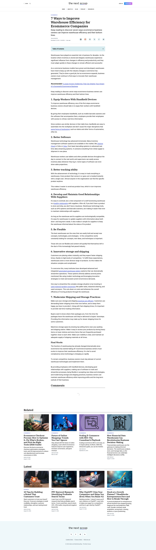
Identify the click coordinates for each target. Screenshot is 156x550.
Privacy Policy (78, 539)
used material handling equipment (63, 287)
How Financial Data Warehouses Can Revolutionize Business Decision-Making (118, 439)
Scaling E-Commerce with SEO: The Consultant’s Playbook (89, 437)
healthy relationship (61, 203)
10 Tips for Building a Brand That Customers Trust (33, 494)
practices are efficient (86, 301)
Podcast (83, 9)
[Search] (30, 3)
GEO (80, 489)
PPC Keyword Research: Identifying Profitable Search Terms (63, 494)
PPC (53, 489)
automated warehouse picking (70, 271)
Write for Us (87, 539)
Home (63, 9)
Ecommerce (54, 15)
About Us (70, 9)
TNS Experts (54, 38)
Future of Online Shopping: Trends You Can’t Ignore (60, 437)
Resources (91, 9)
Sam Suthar (27, 457)
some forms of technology (60, 129)
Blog (76, 9)
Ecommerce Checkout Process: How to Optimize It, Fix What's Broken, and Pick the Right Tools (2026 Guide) (36, 440)
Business (26, 489)
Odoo (65, 146)
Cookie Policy (69, 539)
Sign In (121, 3)
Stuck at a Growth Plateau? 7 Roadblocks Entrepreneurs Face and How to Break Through (118, 495)
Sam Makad (82, 449)
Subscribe (128, 3)
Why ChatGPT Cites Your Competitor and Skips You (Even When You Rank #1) (91, 494)
